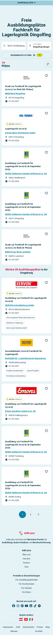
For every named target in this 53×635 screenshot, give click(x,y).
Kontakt (39, 631)
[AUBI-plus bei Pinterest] (22, 606)
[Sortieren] (48, 64)
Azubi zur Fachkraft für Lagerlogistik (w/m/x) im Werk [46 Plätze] (23, 88)
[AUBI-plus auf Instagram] (18, 606)
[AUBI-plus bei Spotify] (39, 606)
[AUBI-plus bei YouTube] (26, 606)
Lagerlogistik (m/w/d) (16, 128)
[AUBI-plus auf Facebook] (14, 606)
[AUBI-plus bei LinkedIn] (31, 606)
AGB (18, 627)
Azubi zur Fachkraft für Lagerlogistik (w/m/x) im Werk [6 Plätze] (23, 246)
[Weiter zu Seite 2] (38, 514)
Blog (48, 627)
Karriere (26, 559)
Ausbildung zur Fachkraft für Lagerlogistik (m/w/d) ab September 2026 (23, 166)
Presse (40, 627)
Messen (14, 631)
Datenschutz (28, 627)
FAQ (26, 567)
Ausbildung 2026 (26, 2)
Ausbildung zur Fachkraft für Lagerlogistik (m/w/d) (26, 299)
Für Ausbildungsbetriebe (26, 580)
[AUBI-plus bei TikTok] (35, 606)
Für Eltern (26, 592)
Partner (26, 563)
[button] (46, 76)
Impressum (8, 627)
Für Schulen (26, 588)
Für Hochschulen (26, 584)
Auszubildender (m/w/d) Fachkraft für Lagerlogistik (23, 353)
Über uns (26, 554)
